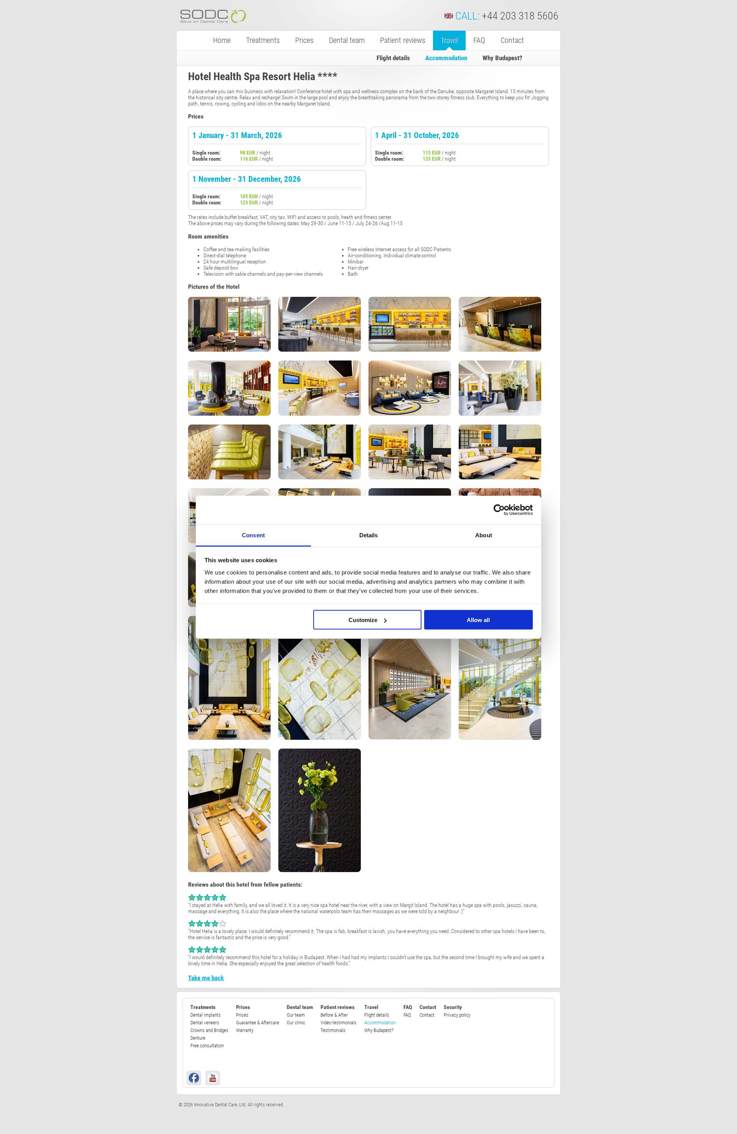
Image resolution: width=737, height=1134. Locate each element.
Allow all (478, 620)
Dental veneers (204, 1022)
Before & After (334, 1015)
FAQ (479, 40)
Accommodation (446, 58)
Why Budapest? (502, 58)
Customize (363, 620)
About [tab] (483, 535)
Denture (197, 1038)
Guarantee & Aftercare (257, 1022)
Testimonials (333, 1030)
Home (222, 40)
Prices (304, 40)
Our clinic (296, 1022)
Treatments (263, 40)
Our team (296, 1015)
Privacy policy (457, 1015)
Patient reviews (402, 40)
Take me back (206, 978)
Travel (449, 40)
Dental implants (205, 1015)
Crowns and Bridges (209, 1030)
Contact (512, 40)
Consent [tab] (253, 535)
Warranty (244, 1030)
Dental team (347, 40)
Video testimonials (339, 1022)
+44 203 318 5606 (520, 16)
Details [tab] (368, 535)
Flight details (393, 58)
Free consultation (207, 1045)
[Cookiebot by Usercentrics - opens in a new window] (499, 510)
